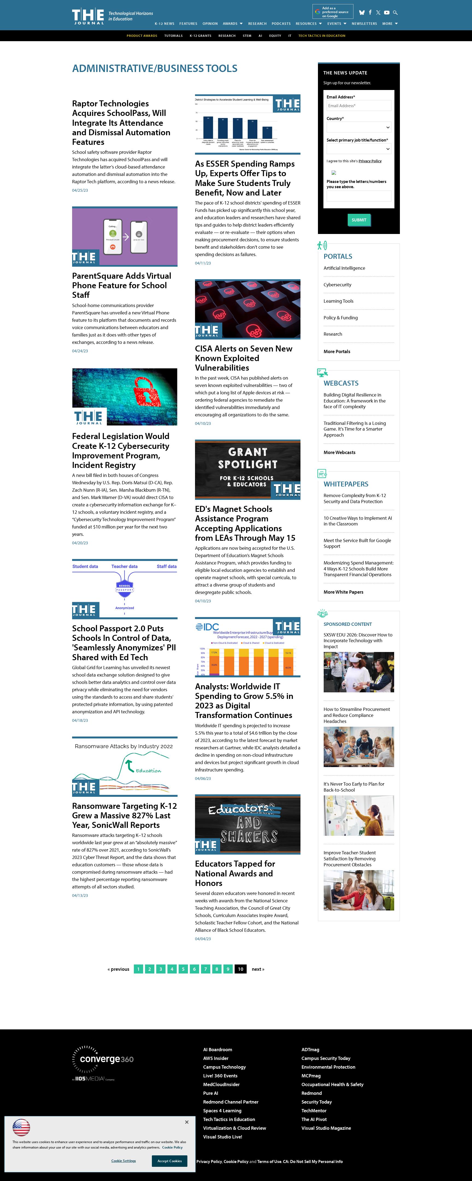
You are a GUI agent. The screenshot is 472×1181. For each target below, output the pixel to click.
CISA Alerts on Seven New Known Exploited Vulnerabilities (244, 358)
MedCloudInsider (221, 1084)
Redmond (312, 1093)
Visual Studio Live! (222, 1137)
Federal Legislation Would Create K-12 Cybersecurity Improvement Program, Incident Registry (121, 450)
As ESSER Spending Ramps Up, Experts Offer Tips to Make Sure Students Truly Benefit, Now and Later (245, 178)
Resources (306, 23)
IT (289, 36)
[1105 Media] (105, 1109)
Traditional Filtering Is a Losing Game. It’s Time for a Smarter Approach (355, 429)
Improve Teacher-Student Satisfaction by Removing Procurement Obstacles (350, 858)
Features (188, 23)
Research (257, 23)
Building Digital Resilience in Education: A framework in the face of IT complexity (355, 401)
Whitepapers (346, 483)
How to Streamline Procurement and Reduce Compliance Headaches (357, 715)
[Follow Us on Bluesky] (362, 12)
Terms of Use (269, 1161)
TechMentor (314, 1110)
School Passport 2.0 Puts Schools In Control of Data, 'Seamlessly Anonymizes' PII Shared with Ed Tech (124, 642)
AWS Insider (215, 1058)
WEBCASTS (341, 382)
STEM (247, 36)
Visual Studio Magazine (326, 1128)
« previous (118, 969)
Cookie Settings (123, 1160)
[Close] (187, 1122)
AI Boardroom (217, 1049)
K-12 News (165, 23)
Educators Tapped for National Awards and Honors (235, 873)
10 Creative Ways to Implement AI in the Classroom (358, 521)
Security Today (317, 1102)
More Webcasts (340, 452)
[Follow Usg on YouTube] (387, 12)
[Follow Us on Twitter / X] (378, 12)
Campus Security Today (326, 1058)
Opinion (210, 23)
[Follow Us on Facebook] (370, 12)
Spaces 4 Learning (222, 1110)
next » (258, 969)
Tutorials (173, 36)
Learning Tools (338, 301)
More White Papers (344, 592)
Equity (275, 36)
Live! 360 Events (220, 1075)
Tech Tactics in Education (229, 1119)
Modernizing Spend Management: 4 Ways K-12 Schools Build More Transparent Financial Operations (359, 569)
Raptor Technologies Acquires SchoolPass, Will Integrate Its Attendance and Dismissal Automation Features (121, 122)
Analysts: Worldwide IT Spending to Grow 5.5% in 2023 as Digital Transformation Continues (244, 700)
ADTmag (310, 1049)
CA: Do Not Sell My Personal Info (313, 1161)
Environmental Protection (328, 1067)
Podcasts (281, 23)
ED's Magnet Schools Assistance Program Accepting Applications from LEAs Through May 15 (245, 523)
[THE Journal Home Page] (112, 16)
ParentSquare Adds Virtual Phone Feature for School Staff (121, 285)
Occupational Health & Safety (333, 1084)
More (387, 23)
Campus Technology (224, 1067)
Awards (230, 23)
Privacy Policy (370, 160)
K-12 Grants (200, 36)
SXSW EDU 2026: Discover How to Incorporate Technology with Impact (358, 641)
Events (334, 23)
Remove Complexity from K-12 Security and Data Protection (355, 498)
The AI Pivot (314, 1119)
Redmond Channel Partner (230, 1102)
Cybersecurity (337, 284)
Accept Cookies (170, 1161)
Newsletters (364, 23)
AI (260, 36)
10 (240, 969)
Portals (338, 256)
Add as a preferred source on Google (335, 12)
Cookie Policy (236, 1161)
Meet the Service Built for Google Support (357, 543)
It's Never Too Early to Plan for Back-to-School (354, 787)
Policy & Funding (341, 317)
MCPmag (311, 1075)
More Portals (337, 351)
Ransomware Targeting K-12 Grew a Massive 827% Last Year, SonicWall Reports (124, 815)
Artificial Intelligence (344, 268)
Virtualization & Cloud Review (234, 1128)
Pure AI (210, 1093)
